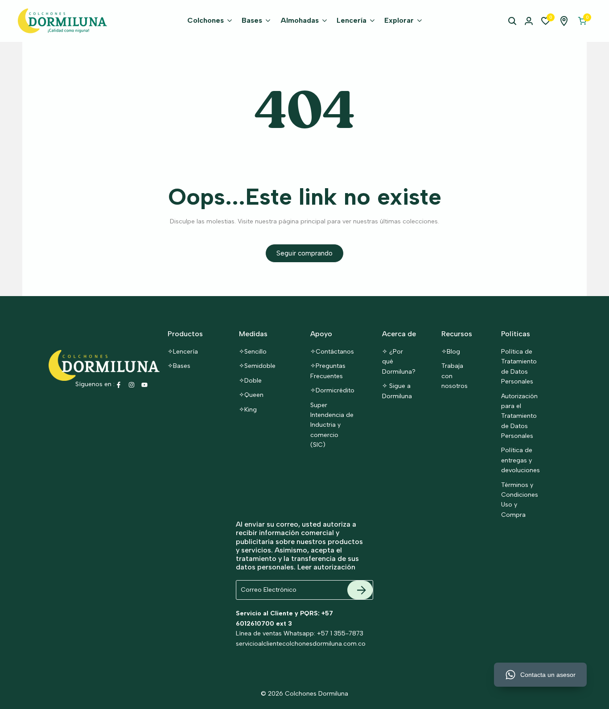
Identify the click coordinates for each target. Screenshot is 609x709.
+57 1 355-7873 (340, 633)
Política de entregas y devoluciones (520, 460)
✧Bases (179, 366)
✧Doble (250, 380)
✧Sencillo (253, 351)
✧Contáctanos (332, 351)
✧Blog (450, 351)
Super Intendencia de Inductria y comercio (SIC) (332, 425)
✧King (248, 409)
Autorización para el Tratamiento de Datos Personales (519, 416)
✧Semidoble (257, 366)
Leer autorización (326, 567)
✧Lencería (183, 351)
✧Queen (251, 395)
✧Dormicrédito (332, 390)
